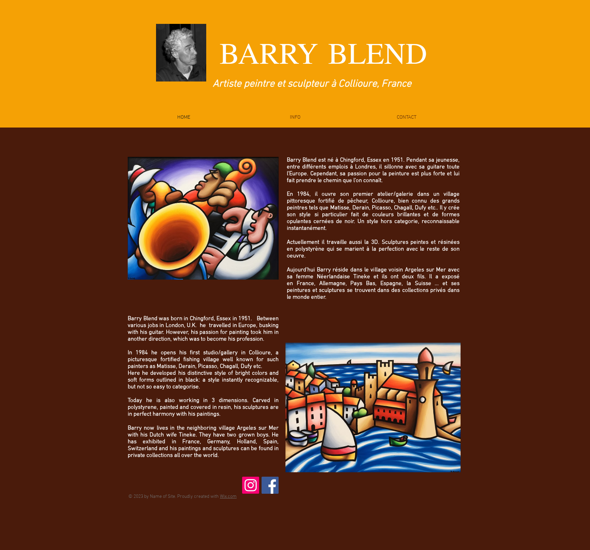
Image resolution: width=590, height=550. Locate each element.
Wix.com (228, 497)
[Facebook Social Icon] (270, 485)
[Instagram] (250, 485)
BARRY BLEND (323, 52)
